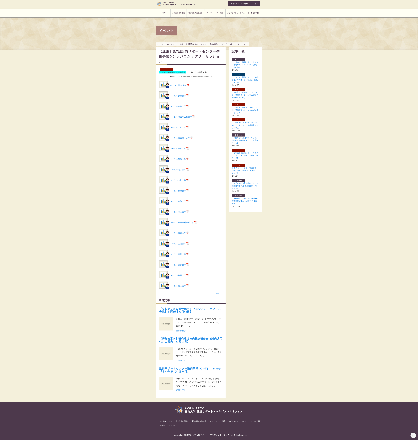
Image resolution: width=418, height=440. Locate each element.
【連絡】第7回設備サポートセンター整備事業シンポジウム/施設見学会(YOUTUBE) (245, 95)
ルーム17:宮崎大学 (178, 254)
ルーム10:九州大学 (178, 180)
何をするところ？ (165, 421)
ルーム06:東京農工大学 (180, 138)
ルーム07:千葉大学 (178, 149)
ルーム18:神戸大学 (178, 265)
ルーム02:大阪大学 (178, 96)
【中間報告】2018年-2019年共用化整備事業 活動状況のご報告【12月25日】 (245, 201)
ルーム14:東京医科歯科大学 (182, 222)
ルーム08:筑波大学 (178, 159)
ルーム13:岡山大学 (178, 212)
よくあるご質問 (253, 13)
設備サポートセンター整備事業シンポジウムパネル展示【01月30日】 (245, 170)
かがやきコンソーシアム (236, 13)
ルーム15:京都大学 (178, 233)
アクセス (254, 4)
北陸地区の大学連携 (195, 13)
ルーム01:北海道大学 (178, 85)
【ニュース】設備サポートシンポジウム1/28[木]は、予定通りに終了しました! (245, 79)
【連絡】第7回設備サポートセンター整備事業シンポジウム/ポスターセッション (245, 110)
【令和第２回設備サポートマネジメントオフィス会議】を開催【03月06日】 (190, 310)
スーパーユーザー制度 (215, 13)
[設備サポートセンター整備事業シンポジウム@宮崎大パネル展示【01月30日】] (166, 384)
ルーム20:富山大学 (178, 286)
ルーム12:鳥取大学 (178, 201)
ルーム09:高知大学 (178, 170)
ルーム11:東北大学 (178, 191)
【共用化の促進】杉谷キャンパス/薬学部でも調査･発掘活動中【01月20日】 (245, 185)
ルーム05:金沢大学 (178, 127)
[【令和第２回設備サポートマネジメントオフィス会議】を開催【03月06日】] (166, 324)
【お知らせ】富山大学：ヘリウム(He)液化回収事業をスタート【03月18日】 (245, 140)
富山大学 (233, 4)
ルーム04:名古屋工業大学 (181, 117)
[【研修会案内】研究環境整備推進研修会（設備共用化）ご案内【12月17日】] (166, 354)
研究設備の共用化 (178, 13)
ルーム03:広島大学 (178, 106)
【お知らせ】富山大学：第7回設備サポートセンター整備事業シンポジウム (245, 125)
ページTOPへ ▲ (413, 435)
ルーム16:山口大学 (178, 244)
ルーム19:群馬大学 (178, 275)
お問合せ (244, 4)
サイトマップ (174, 425)
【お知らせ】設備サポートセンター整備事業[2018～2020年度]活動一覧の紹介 (245, 64)
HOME (164, 13)
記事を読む (181, 331)
